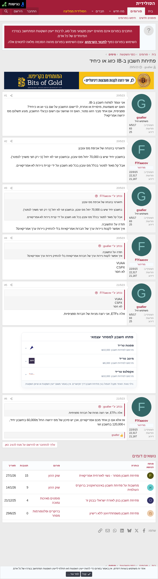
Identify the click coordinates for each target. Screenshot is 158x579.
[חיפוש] (6, 11)
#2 (5, 141)
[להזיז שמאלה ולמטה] (3, 5)
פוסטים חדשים (147, 17)
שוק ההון (54, 475)
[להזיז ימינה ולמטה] (5, 5)
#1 (5, 95)
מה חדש (118, 11)
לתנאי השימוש (96, 42)
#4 (5, 238)
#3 (5, 188)
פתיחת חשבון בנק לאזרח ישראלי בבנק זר (112, 500)
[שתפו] (11, 95)
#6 (5, 398)
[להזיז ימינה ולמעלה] (5, 3)
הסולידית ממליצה (74, 11)
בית (150, 11)
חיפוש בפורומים (127, 17)
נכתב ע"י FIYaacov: (110, 196)
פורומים (136, 11)
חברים (100, 11)
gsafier (148, 67)
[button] (110, 11)
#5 (5, 285)
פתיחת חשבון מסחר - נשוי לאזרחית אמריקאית (109, 475)
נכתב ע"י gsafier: (112, 246)
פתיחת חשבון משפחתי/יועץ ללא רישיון (114, 513)
